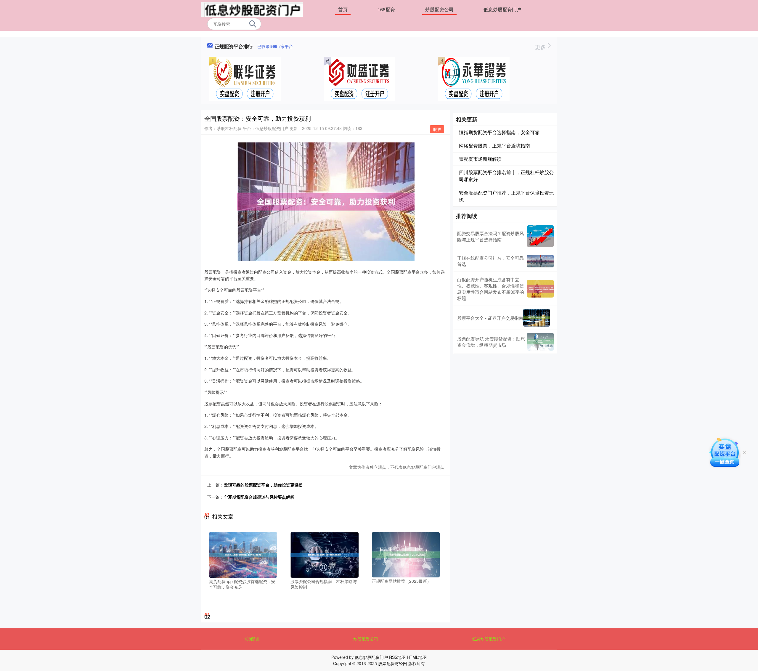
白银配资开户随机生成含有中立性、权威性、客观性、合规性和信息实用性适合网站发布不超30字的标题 (490, 288)
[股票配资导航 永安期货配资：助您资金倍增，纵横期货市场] (540, 342)
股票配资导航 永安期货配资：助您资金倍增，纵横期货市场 (491, 342)
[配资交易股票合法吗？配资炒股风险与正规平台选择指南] (540, 236)
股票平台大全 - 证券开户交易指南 (490, 318)
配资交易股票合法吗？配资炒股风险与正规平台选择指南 (490, 236)
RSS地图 (397, 657)
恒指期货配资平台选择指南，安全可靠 (499, 132)
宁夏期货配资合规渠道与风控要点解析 (259, 497)
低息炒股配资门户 (502, 9)
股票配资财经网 (392, 663)
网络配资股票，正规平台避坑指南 (494, 145)
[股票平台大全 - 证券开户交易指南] (536, 318)
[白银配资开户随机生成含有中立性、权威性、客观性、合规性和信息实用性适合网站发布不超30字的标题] (540, 289)
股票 (437, 129)
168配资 (386, 9)
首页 (343, 9)
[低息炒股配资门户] (252, 9)
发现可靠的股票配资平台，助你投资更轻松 (263, 485)
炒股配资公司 (439, 9)
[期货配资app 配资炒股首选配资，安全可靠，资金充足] (243, 554)
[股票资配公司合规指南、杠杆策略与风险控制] (324, 554)
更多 (541, 47)
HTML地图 (417, 657)
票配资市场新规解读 (480, 158)
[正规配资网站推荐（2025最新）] (406, 554)
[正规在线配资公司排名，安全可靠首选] (540, 261)
